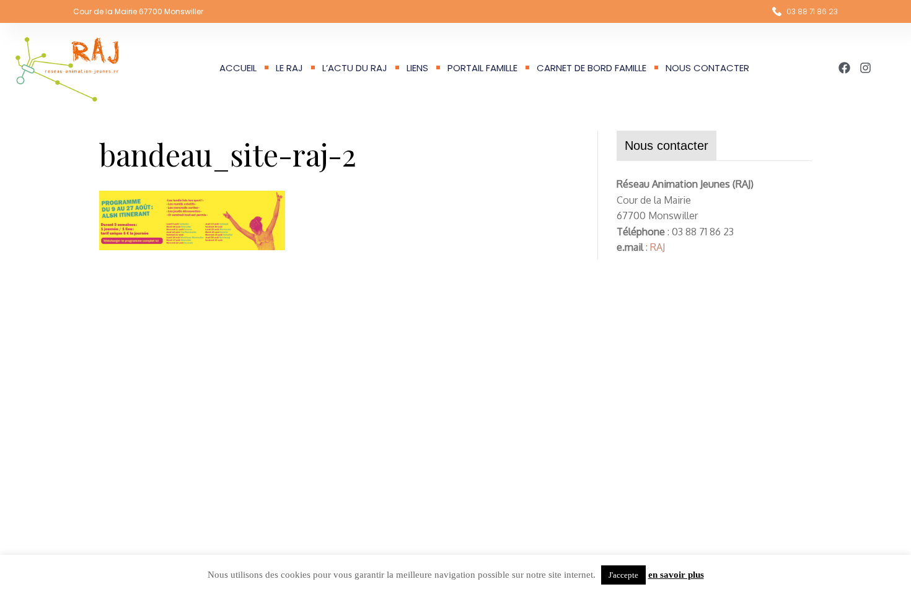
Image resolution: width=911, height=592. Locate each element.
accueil (238, 67)
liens (417, 67)
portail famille (482, 67)
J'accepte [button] (623, 575)
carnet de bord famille (591, 67)
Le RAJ (289, 67)
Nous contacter (707, 67)
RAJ (657, 247)
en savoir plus (676, 575)
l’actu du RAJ (354, 67)
